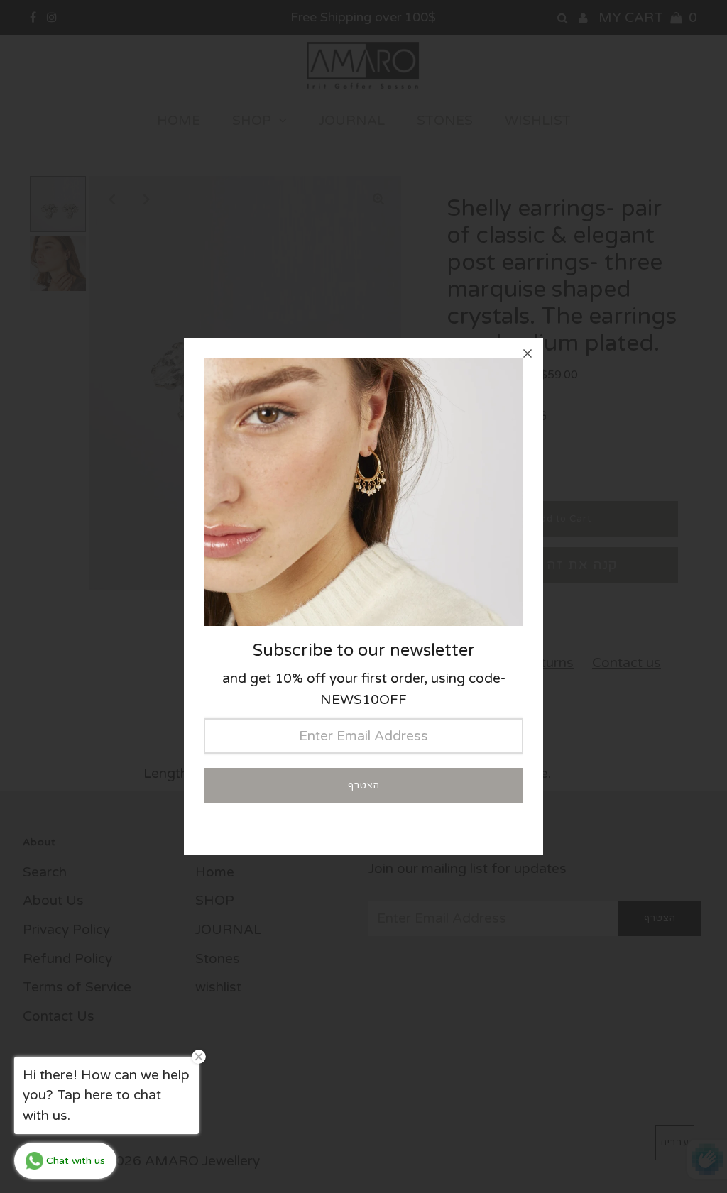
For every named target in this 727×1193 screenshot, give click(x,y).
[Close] (527, 353)
